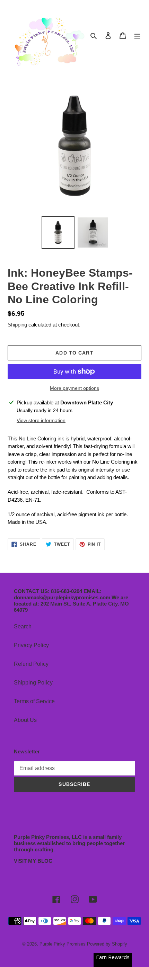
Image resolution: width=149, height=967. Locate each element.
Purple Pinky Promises (63, 944)
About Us (25, 720)
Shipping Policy (33, 683)
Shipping (17, 325)
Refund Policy (31, 664)
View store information (41, 420)
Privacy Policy (31, 645)
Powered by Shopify (107, 944)
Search (23, 626)
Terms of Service (34, 701)
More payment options (74, 388)
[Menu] (137, 35)
